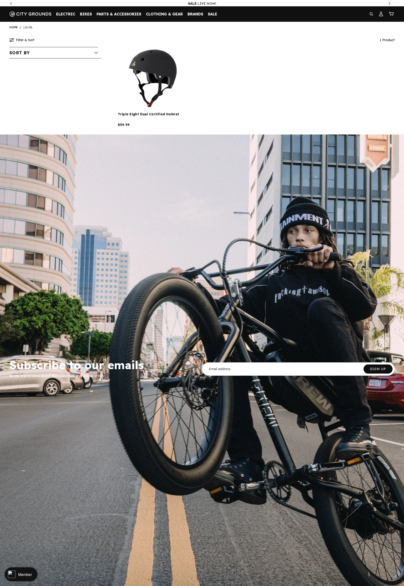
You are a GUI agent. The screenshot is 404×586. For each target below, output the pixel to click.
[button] (53, 52)
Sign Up (378, 369)
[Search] (371, 14)
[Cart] (391, 14)
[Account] (381, 14)
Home (13, 27)
